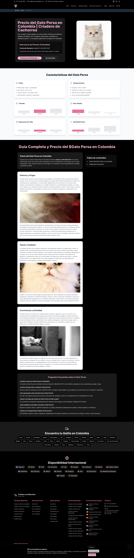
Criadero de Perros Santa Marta (74, 525)
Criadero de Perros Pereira (75, 522)
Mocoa (30, 441)
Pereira (58, 441)
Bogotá (45, 437)
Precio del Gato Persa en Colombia (100, 161)
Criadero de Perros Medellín (75, 504)
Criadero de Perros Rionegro (75, 536)
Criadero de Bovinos (19, 511)
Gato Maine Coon (54, 511)
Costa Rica (52, 467)
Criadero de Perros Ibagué (75, 528)
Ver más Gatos (50, 58)
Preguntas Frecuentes (96, 164)
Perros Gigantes (36, 514)
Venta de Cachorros (95, 6)
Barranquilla (37, 437)
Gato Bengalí (53, 509)
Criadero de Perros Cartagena (75, 515)
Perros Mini (35, 504)
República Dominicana (108, 471)
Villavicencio (80, 444)
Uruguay (60, 475)
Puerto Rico (91, 471)
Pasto (51, 441)
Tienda (118, 6)
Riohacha (92, 441)
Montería (38, 441)
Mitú (24, 441)
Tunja (63, 444)
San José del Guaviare (112, 441)
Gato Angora (53, 519)
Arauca (21, 437)
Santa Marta (47, 444)
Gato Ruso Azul (54, 521)
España (98, 467)
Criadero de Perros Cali (74, 509)
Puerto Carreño (75, 441)
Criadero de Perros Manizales (75, 531)
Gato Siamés (53, 506)
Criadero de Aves (18, 514)
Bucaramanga (53, 437)
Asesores (111, 6)
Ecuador (74, 467)
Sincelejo (56, 444)
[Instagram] (113, 1)
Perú (80, 471)
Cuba (64, 467)
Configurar (91, 547)
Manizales (112, 437)
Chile (41, 467)
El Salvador (86, 467)
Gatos (22, 10)
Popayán (65, 441)
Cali (61, 437)
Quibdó (84, 441)
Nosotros (73, 6)
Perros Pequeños (36, 506)
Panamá (57, 471)
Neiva (45, 441)
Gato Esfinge (53, 516)
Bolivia (31, 467)
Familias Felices (82, 6)
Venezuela (73, 475)
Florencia (84, 437)
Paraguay (69, 471)
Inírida (98, 437)
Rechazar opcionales (93, 551)
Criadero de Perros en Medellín (22, 504)
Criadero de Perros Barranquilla (73, 512)
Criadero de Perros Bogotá (75, 506)
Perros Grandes (36, 511)
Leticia (104, 437)
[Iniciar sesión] (119, 1)
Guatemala (22, 471)
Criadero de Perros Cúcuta (75, 533)
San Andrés (101, 441)
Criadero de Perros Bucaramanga (73, 518)
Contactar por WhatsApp (28, 58)
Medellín (18, 441)
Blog (105, 6)
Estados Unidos (112, 467)
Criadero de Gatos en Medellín (21, 506)
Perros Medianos (36, 509)
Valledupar (71, 444)
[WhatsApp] (116, 1)
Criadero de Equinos (19, 509)
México (47, 471)
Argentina (20, 467)
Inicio (67, 6)
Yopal (88, 444)
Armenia (28, 437)
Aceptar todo (92, 554)
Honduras (35, 471)
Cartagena (68, 437)
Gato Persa (53, 504)
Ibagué (91, 437)
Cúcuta (76, 437)
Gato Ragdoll (53, 514)
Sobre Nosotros (18, 516)
